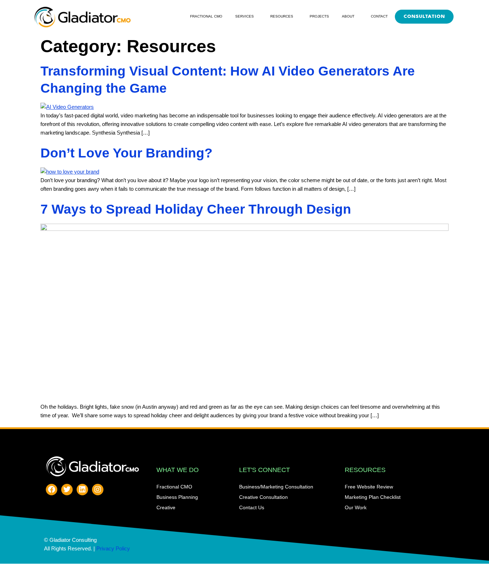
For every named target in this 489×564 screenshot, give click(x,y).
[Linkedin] (82, 489)
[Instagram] (97, 489)
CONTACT (379, 16)
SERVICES (244, 16)
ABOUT (348, 16)
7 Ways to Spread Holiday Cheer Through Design (195, 209)
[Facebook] (51, 489)
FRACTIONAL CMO (206, 16)
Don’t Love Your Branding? (126, 153)
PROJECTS (319, 16)
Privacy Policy (113, 548)
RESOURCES (281, 16)
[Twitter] (67, 489)
